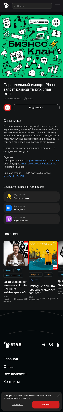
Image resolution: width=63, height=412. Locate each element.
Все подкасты (15, 374)
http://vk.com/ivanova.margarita (43, 160)
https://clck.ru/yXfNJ (14, 176)
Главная (11, 359)
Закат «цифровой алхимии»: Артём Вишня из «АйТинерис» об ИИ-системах (15, 287)
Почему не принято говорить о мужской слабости (42, 289)
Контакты (12, 381)
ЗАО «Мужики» (34, 298)
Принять (45, 404)
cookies (26, 398)
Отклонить (17, 404)
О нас (8, 366)
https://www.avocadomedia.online (38, 163)
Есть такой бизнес (7, 299)
